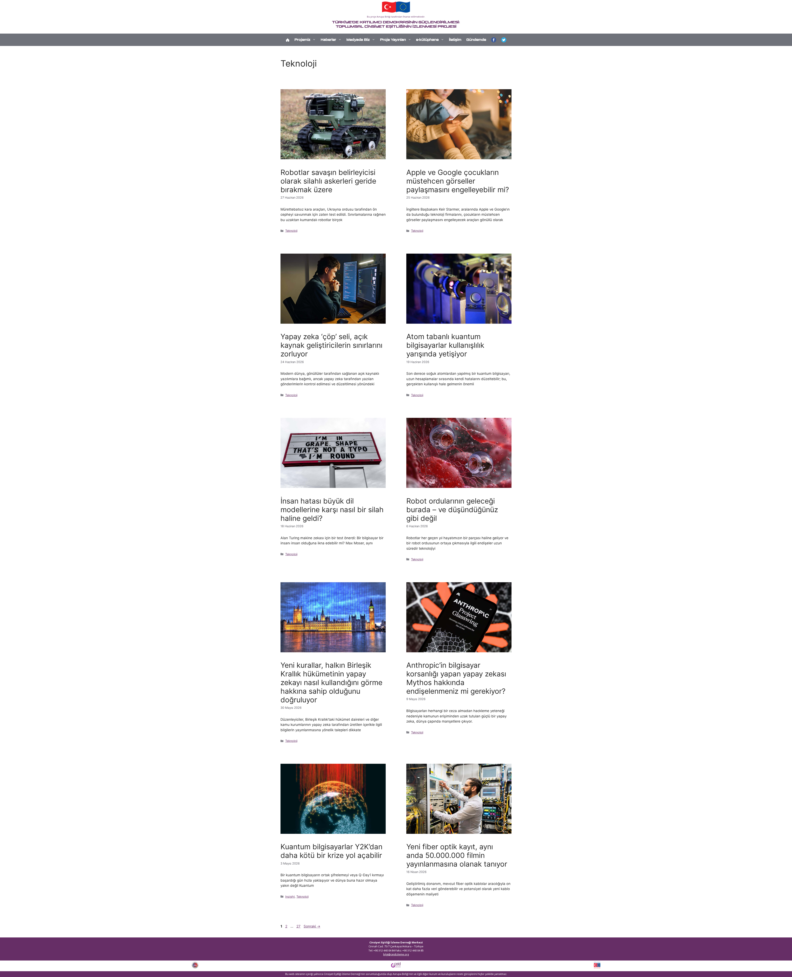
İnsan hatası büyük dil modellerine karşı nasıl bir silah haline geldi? (332, 509)
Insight (290, 896)
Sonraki (312, 926)
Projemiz (302, 40)
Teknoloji (291, 230)
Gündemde (476, 40)
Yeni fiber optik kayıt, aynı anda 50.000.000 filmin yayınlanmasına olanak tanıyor (456, 855)
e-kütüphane (427, 40)
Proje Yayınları (393, 40)
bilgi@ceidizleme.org (396, 954)
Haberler (328, 40)
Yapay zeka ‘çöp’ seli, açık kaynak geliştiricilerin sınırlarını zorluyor (331, 345)
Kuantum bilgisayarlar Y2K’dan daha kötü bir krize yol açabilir (331, 851)
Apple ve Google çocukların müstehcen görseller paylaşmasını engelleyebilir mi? (457, 181)
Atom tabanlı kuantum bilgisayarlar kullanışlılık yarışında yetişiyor (445, 345)
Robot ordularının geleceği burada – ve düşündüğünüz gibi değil (452, 509)
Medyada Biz (358, 40)
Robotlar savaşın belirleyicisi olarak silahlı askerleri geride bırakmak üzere (328, 181)
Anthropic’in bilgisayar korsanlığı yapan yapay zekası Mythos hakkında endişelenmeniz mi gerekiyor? (456, 678)
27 (299, 926)
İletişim (455, 40)
